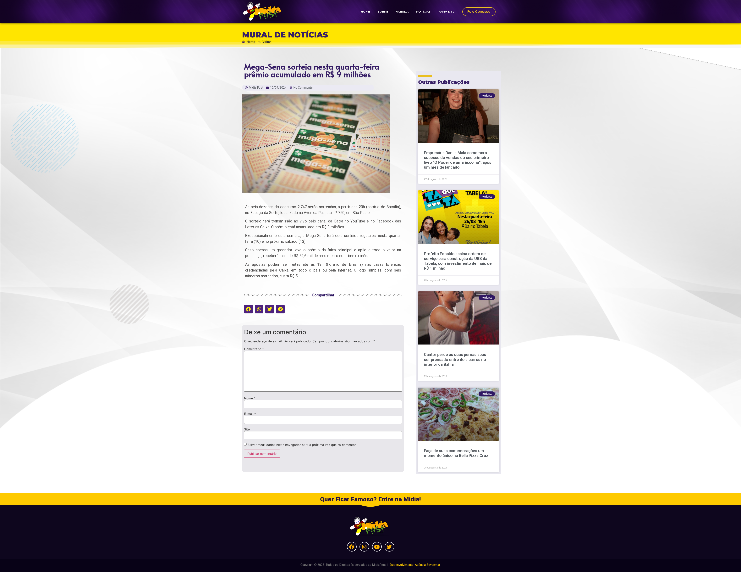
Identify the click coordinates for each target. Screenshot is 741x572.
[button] (248, 309)
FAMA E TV (446, 11)
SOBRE (383, 11)
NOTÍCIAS (423, 11)
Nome (249, 398)
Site (247, 429)
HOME (365, 11)
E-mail (250, 413)
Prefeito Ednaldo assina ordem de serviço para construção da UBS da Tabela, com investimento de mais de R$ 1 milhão (458, 261)
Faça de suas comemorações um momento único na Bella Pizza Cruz (456, 453)
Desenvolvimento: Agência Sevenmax (415, 565)
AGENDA (402, 11)
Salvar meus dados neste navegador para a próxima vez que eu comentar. (302, 444)
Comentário (254, 348)
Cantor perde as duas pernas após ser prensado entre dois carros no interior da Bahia (455, 359)
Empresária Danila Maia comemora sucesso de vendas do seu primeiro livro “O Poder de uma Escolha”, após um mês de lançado (457, 160)
